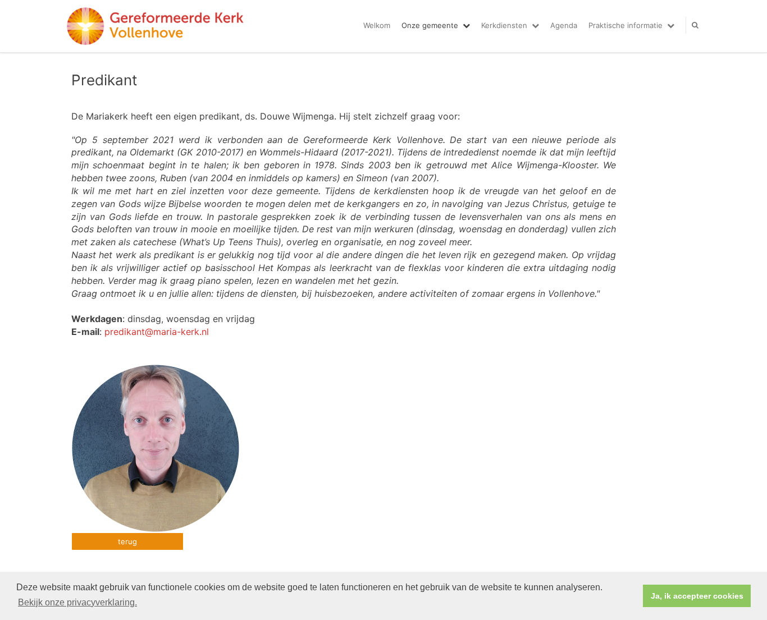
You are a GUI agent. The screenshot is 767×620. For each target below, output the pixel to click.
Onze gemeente (429, 25)
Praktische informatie (625, 25)
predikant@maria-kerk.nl (156, 331)
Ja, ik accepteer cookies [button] (697, 595)
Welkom (376, 25)
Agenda (563, 25)
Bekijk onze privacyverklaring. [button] (77, 602)
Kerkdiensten (504, 25)
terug (127, 541)
